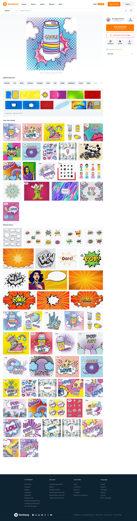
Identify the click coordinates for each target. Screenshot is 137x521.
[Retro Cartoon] (90, 151)
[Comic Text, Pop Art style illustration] (32, 237)
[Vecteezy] (10, 4)
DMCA (51, 487)
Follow (130, 21)
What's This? (119, 49)
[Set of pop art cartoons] (74, 132)
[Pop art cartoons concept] (12, 132)
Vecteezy (27, 487)
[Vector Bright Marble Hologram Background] (65, 191)
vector (96, 83)
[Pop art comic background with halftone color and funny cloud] (18, 258)
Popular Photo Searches (56, 495)
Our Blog (76, 492)
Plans (95, 4)
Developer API (28, 498)
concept (39, 83)
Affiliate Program (54, 490)
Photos (33, 4)
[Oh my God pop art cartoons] (12, 171)
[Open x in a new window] (48, 515)
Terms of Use (99, 515)
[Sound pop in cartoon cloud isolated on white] (91, 258)
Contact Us (77, 487)
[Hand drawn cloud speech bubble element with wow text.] (45, 258)
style (88, 83)
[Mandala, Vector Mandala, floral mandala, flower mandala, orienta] (12, 191)
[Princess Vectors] (90, 171)
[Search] (126, 10)
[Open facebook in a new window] (33, 515)
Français (103, 495)
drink (21, 83)
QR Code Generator (30, 506)
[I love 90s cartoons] (91, 191)
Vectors (23, 4)
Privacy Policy (108, 515)
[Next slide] (100, 83)
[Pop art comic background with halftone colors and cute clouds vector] (86, 280)
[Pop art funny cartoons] (31, 151)
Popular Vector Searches (57, 492)
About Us (76, 490)
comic (81, 83)
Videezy (26, 490)
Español (103, 487)
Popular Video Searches (56, 498)
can (55, 83)
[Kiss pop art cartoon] (93, 132)
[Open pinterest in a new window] (42, 515)
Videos (42, 4)
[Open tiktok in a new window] (45, 515)
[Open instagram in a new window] (36, 515)
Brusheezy (27, 484)
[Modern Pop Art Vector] (29, 171)
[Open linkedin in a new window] (39, 515)
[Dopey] (36, 191)
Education (27, 495)
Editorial (51, 4)
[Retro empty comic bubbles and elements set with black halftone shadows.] (12, 237)
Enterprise (27, 492)
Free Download (120, 28)
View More (93, 105)
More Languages (106, 498)
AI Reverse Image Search (32, 501)
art (15, 83)
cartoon (30, 83)
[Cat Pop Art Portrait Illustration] (12, 151)
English (103, 484)
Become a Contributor (81, 495)
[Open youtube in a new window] (51, 515)
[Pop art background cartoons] (67, 151)
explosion (71, 83)
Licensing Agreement (56, 484)
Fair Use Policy (117, 515)
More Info (110, 54)
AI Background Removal (32, 503)
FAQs (75, 484)
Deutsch (103, 492)
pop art (7, 83)
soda (48, 83)
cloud (62, 83)
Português (104, 490)
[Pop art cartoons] (54, 132)
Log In (128, 4)
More (60, 4)
